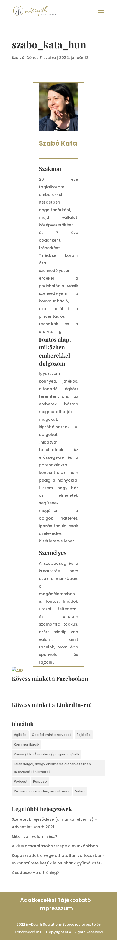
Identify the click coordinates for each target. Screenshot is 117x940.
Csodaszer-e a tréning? (35, 872)
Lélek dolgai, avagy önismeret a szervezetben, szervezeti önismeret (53, 768)
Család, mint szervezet (51, 734)
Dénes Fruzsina (41, 57)
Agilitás (20, 734)
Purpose (40, 781)
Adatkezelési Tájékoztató (55, 900)
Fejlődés (84, 734)
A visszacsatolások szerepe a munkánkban (55, 846)
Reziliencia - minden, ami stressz (42, 791)
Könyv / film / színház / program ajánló (46, 754)
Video (80, 791)
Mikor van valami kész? (34, 836)
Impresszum (55, 908)
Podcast (21, 781)
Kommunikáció (26, 744)
